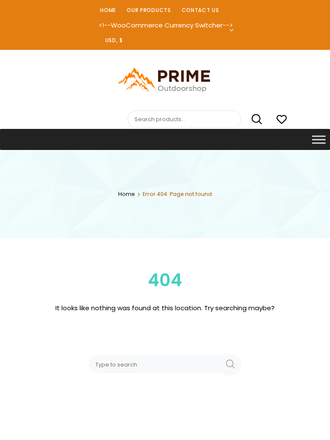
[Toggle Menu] (319, 139)
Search (252, 119)
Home (108, 10)
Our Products (149, 10)
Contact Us (200, 10)
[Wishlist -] (282, 120)
